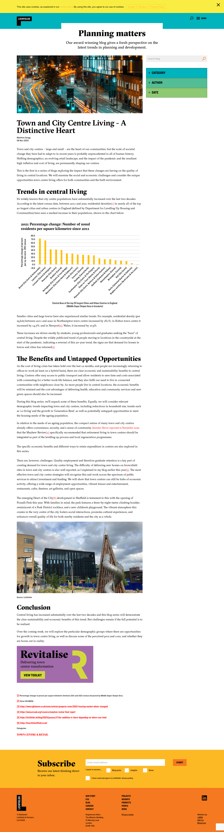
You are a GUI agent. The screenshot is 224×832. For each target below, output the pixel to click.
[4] (47, 432)
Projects (126, 796)
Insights (134, 770)
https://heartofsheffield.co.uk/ (33, 723)
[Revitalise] (80, 665)
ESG (87, 799)
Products (126, 802)
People (125, 806)
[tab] (176, 73)
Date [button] (155, 92)
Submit (179, 762)
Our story (90, 796)
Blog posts (116, 770)
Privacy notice (128, 815)
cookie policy (66, 6)
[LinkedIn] (204, 797)
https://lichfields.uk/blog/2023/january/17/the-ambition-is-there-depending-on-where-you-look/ (63, 717)
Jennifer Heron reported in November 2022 (115, 427)
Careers (90, 806)
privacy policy (127, 778)
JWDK (200, 817)
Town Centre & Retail (32, 734)
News (151, 770)
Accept (131, 6)
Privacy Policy (157, 6)
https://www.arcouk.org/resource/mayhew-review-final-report (47, 712)
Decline (142, 6)
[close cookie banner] (218, 5)
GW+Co (200, 820)
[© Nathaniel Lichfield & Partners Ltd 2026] (24, 21)
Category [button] (158, 73)
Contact (90, 809)
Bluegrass (201, 823)
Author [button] (157, 82)
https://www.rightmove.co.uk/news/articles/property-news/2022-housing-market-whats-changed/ (64, 706)
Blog (88, 802)
